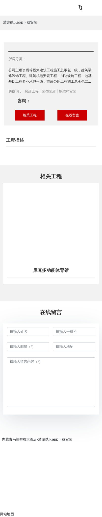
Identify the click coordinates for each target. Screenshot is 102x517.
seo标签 (17, 503)
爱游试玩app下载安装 (20, 22)
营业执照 (31, 503)
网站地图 (7, 514)
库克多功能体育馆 (51, 270)
